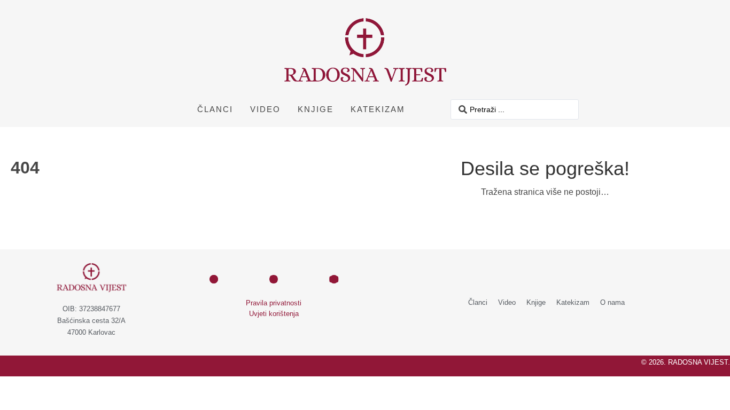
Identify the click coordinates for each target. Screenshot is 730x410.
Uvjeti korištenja (274, 314)
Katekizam (378, 109)
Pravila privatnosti (273, 303)
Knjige (315, 109)
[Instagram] (273, 279)
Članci (215, 109)
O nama (612, 302)
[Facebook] (213, 279)
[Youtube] (334, 279)
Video (265, 109)
